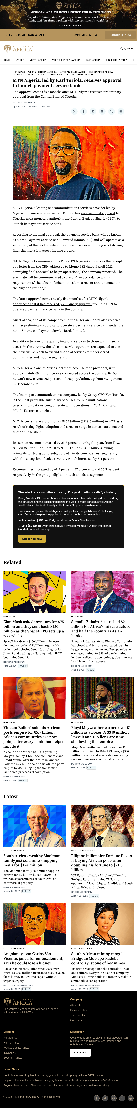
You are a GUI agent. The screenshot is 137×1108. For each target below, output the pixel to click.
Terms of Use (78, 1015)
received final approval (98, 213)
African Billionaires (73, 72)
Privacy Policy (78, 1010)
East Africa (93, 60)
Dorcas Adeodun (14, 662)
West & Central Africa (66, 60)
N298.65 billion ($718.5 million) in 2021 (86, 421)
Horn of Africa (11, 1042)
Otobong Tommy (81, 892)
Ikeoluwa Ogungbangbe (18, 985)
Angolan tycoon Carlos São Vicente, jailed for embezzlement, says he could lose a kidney (33, 958)
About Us (75, 1005)
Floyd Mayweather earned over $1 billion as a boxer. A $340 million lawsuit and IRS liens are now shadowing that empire (101, 734)
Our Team (76, 1020)
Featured (18, 74)
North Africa (37, 60)
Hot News (19, 72)
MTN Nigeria (55, 74)
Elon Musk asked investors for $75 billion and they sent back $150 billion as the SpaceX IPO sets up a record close (33, 628)
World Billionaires (83, 850)
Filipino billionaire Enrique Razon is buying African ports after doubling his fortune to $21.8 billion (101, 862)
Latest (19, 60)
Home (6, 60)
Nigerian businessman (79, 74)
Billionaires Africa (101, 72)
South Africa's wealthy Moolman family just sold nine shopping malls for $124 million (32, 860)
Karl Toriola (36, 74)
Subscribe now (120, 35)
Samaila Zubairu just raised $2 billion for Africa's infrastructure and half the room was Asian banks (100, 628)
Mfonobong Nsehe (24, 102)
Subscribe (80, 1052)
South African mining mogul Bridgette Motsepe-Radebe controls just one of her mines (98, 958)
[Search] (121, 48)
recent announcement (100, 282)
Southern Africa (116, 60)
